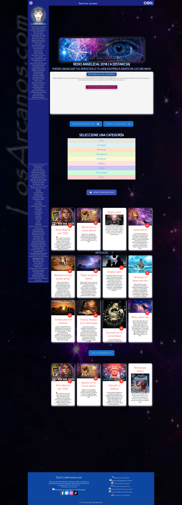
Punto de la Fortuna (38, 84)
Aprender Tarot (38, 169)
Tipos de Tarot (38, 94)
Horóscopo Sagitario (38, 243)
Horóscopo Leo (38, 236)
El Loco (38, 189)
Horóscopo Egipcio (38, 270)
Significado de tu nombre (38, 176)
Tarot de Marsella (38, 262)
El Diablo (38, 214)
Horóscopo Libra (38, 240)
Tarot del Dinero (38, 49)
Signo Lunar (38, 80)
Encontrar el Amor (38, 38)
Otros (101, 177)
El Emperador (38, 196)
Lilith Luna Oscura (38, 82)
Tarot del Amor (38, 33)
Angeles (101, 163)
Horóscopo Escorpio (38, 241)
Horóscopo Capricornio (38, 245)
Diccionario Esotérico (38, 172)
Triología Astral (38, 72)
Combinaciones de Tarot (38, 92)
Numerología (38, 273)
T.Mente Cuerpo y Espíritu (38, 64)
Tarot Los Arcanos (87, 3)
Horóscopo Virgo (38, 238)
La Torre (38, 216)
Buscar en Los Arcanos (120, 478)
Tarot (101, 140)
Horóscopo (38, 228)
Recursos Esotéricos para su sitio (120, 489)
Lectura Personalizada (38, 27)
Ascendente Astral (38, 79)
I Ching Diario (38, 89)
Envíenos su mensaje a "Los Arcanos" (69, 489)
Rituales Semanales (38, 97)
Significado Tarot (38, 166)
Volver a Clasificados (118, 124)
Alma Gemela (38, 251)
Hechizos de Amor (38, 277)
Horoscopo (101, 149)
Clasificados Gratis (38, 177)
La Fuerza (38, 208)
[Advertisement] (38, 131)
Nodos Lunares (38, 85)
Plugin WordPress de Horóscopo (120, 492)
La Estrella (38, 218)
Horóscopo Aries (38, 230)
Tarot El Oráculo (38, 32)
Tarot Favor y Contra (38, 55)
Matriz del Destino (38, 96)
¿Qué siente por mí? (38, 37)
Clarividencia (101, 154)
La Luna (38, 219)
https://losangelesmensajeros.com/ (102, 87)
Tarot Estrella (38, 52)
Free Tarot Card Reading (122, 495)
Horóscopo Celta (38, 184)
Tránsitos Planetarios (38, 69)
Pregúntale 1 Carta (38, 28)
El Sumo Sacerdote (38, 198)
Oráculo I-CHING (38, 75)
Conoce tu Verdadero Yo (38, 30)
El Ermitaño (38, 204)
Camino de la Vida (38, 183)
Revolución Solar (38, 67)
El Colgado (38, 209)
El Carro (38, 201)
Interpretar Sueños (38, 174)
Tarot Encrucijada (38, 47)
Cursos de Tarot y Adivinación (38, 266)
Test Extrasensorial (38, 275)
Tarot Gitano (38, 62)
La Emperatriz (38, 194)
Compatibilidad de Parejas (38, 253)
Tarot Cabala (38, 57)
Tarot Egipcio (38, 263)
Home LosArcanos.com (101, 192)
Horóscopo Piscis (38, 248)
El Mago (38, 191)
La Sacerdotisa (38, 193)
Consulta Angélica (38, 77)
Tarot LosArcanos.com (69, 477)
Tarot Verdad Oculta (38, 45)
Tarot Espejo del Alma (38, 35)
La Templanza (38, 213)
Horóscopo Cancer (38, 235)
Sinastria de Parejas (38, 70)
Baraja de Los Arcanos (38, 188)
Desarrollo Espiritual (38, 42)
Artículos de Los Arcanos (38, 179)
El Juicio (38, 223)
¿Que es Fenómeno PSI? (102, 353)
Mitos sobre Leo (140, 317)
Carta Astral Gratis (38, 65)
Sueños (101, 168)
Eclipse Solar (114, 271)
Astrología (38, 167)
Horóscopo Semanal (38, 91)
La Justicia (38, 203)
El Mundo (38, 225)
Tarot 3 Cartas (38, 54)
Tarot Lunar (38, 50)
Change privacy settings (69, 487)
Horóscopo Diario (38, 87)
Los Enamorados (38, 199)
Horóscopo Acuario (38, 246)
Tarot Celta (38, 43)
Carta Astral (140, 229)
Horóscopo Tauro (38, 231)
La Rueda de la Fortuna (38, 206)
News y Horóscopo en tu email (120, 481)
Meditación (101, 159)
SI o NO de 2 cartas (38, 60)
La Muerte (38, 211)
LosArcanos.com (97, 502)
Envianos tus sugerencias (120, 486)
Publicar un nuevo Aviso (86, 124)
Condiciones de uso (73, 485)
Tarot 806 (38, 280)
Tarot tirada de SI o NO (38, 59)
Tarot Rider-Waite (38, 260)
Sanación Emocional (38, 40)
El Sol (38, 221)
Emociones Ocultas (38, 171)
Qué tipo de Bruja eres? (38, 181)
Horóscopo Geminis (38, 233)
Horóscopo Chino (38, 272)
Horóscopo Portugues (38, 250)
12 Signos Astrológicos (38, 255)
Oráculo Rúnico (38, 74)
